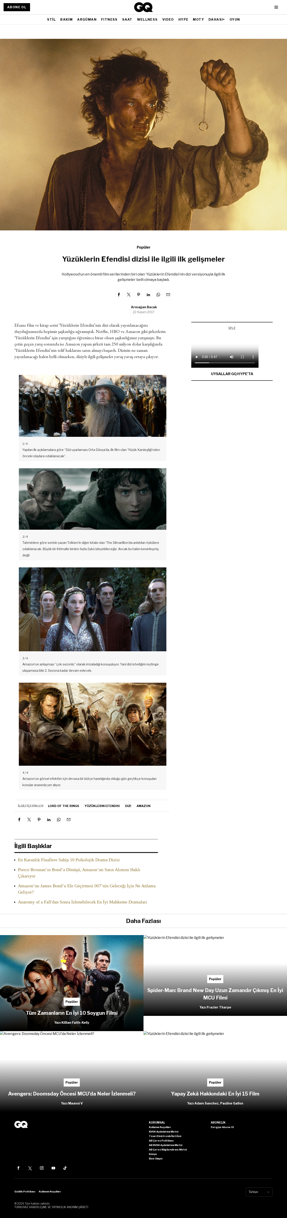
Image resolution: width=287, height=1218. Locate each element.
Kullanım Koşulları (50, 1191)
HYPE (183, 19)
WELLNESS (147, 19)
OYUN (235, 19)
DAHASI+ (217, 19)
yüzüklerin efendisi (102, 806)
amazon (143, 806)
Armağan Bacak (144, 307)
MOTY (198, 19)
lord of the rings (63, 806)
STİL (51, 19)
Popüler (143, 247)
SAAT (127, 19)
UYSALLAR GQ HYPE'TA (232, 374)
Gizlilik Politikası (24, 1191)
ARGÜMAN (87, 19)
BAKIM (66, 19)
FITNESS (109, 19)
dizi (128, 806)
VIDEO (168, 19)
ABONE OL (16, 7)
